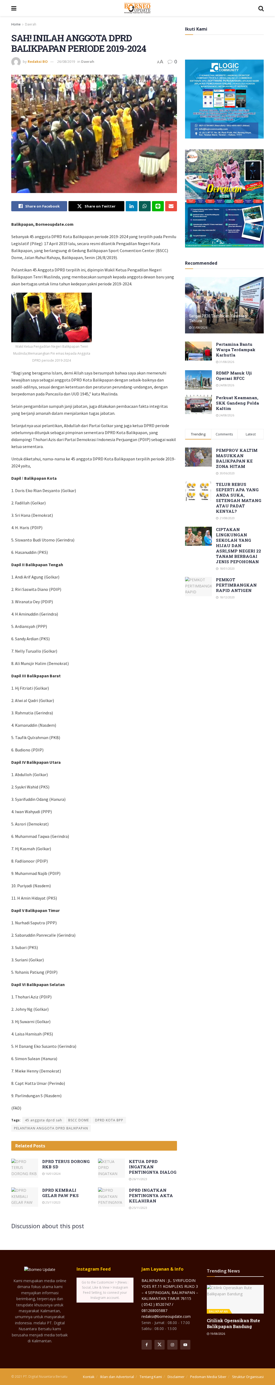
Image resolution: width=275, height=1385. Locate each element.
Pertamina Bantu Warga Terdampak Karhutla (235, 349)
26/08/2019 (66, 61)
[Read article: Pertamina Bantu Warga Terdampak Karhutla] (198, 351)
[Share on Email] (171, 206)
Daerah (30, 24)
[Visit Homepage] (137, 8)
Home (16, 24)
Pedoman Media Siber (208, 1376)
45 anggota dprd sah (43, 1120)
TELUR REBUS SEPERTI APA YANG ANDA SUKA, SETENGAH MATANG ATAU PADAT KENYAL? (238, 498)
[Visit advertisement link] (224, 99)
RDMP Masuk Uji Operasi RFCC (234, 375)
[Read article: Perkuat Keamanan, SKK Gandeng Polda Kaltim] (198, 404)
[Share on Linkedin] (132, 206)
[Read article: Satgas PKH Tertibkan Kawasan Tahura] (224, 305)
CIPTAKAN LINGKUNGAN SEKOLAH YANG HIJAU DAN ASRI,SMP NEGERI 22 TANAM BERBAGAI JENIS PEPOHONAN (238, 545)
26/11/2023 (139, 1179)
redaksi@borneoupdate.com (166, 1316)
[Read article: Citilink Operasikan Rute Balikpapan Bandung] (235, 1299)
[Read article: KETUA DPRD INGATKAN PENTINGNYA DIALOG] (111, 1168)
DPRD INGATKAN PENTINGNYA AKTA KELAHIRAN (151, 1195)
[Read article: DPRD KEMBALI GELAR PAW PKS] (24, 1197)
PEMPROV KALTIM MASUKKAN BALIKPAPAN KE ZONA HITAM (237, 458)
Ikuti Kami (196, 29)
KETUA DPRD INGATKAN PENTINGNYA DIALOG (152, 1167)
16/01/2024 (52, 1174)
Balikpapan (218, 1311)
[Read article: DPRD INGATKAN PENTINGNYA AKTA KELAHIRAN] (111, 1197)
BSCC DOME (78, 1120)
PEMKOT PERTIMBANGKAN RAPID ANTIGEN (236, 585)
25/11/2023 (52, 1202)
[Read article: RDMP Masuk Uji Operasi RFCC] (198, 380)
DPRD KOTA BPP (109, 1120)
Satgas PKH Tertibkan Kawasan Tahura (218, 318)
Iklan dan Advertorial (117, 1376)
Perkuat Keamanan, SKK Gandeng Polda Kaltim (237, 403)
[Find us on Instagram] (172, 1345)
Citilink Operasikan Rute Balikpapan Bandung (233, 1323)
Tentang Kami (151, 1376)
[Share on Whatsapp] (145, 206)
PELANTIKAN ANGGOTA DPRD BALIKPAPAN (51, 1128)
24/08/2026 (226, 385)
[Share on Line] (158, 206)
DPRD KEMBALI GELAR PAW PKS (60, 1192)
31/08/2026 (199, 327)
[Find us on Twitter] (159, 1345)
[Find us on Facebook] (147, 1345)
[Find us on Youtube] (185, 1345)
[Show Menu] (13, 8)
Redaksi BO (38, 61)
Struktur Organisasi (248, 1376)
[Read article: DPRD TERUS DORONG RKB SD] (24, 1168)
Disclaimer (176, 1376)
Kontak (89, 1376)
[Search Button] (261, 8)
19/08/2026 (217, 1334)
